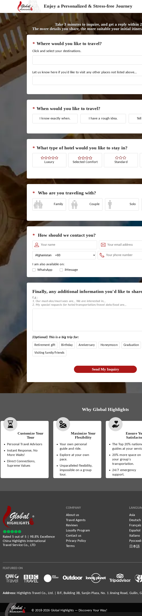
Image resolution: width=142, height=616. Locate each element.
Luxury (49, 162)
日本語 (134, 546)
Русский (135, 541)
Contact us (73, 536)
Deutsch (135, 520)
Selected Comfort (85, 162)
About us (72, 515)
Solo (133, 204)
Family (58, 204)
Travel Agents (75, 520)
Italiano (134, 536)
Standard (121, 162)
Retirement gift (44, 345)
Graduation (131, 345)
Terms (70, 546)
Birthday (67, 345)
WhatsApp (44, 270)
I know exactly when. (55, 118)
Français (135, 525)
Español (134, 530)
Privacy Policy (76, 541)
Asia (132, 515)
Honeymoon (109, 345)
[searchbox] (35, 64)
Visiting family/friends (49, 353)
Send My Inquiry (105, 369)
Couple (94, 204)
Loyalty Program (78, 530)
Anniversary (87, 345)
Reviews (72, 525)
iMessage (71, 270)
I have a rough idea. (103, 118)
